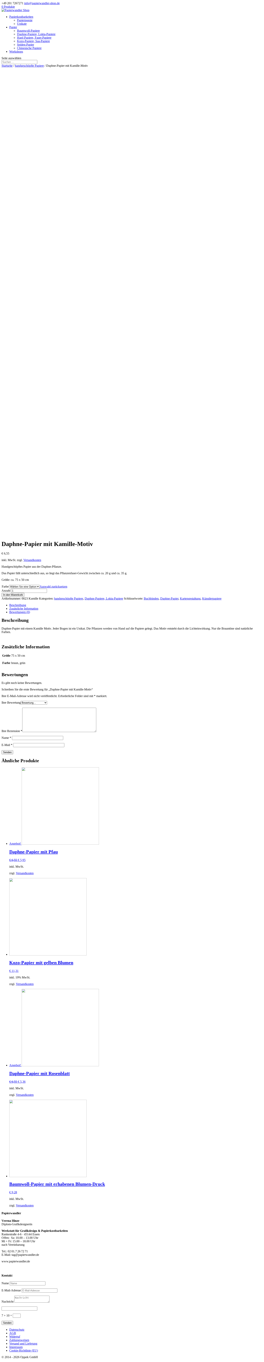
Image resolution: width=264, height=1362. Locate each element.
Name (6, 737)
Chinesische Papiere (29, 48)
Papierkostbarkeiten (21, 16)
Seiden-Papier (25, 44)
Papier (13, 27)
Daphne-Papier (169, 598)
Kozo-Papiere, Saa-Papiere (33, 41)
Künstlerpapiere (211, 598)
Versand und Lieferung (23, 1343)
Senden (7, 1322)
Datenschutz (16, 1329)
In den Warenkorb (13, 594)
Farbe (5, 586)
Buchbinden (151, 598)
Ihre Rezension (12, 731)
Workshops (16, 51)
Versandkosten (32, 560)
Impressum (16, 1347)
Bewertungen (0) (19, 612)
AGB (12, 1333)
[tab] (135, 605)
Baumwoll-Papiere (28, 30)
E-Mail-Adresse (11, 1290)
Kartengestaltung (190, 598)
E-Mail (7, 745)
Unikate (22, 23)
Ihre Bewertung (11, 702)
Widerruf (14, 1336)
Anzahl (6, 590)
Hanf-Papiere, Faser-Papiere (34, 37)
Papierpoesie (24, 20)
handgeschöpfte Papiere (29, 65)
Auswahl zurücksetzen (53, 586)
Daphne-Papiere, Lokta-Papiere (36, 34)
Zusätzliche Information (23, 608)
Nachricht (8, 1301)
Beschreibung (17, 605)
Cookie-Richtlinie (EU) (23, 1350)
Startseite (7, 65)
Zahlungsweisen (19, 1340)
